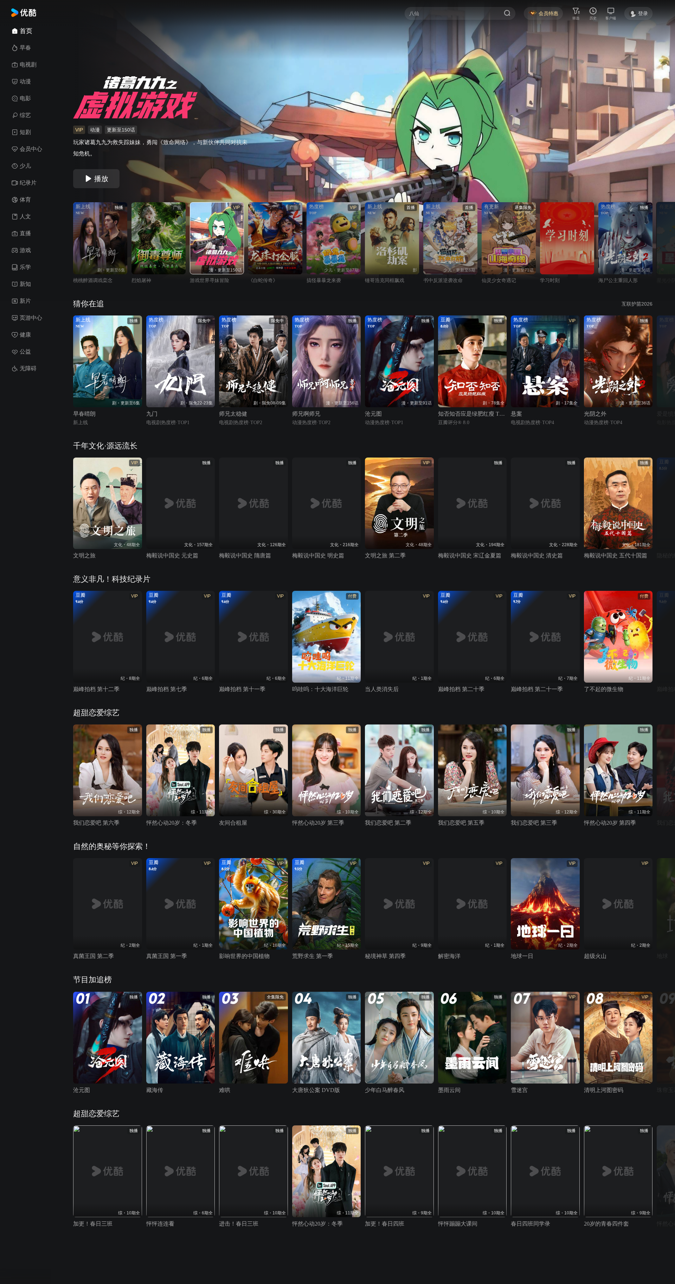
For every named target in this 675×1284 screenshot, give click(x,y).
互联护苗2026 (637, 304)
